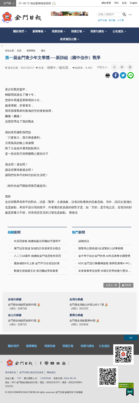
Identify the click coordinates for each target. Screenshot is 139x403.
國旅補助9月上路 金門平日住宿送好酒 (36, 263)
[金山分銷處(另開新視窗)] (39, 320)
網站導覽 (106, 3)
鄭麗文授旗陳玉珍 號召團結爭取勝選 (36, 271)
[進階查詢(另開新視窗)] (130, 14)
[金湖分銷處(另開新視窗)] (106, 304)
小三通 (120, 20)
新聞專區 (38, 31)
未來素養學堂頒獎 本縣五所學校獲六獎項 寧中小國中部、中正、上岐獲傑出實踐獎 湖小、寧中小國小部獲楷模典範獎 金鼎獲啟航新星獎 (105, 271)
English (133, 3)
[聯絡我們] (58, 363)
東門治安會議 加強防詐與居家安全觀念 (37, 248)
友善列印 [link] (107, 75)
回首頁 (128, 285)
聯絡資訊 (51, 372)
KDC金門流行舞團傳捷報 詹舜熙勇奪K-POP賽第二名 (105, 263)
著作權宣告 (10, 372)
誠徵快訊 (83, 241)
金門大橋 (102, 20)
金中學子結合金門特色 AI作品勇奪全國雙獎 (104, 256)
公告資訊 (118, 31)
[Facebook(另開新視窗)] (41, 363)
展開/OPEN (130, 337)
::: (2, 2)
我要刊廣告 (97, 31)
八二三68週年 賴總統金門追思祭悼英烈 (37, 256)
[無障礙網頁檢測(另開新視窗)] (126, 386)
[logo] (21, 17)
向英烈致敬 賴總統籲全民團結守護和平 (37, 241)
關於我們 (18, 31)
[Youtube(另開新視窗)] (52, 363)
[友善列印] (64, 363)
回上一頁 (112, 285)
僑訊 (43, 51)
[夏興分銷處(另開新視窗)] (98, 320)
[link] (115, 75)
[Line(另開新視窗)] (46, 363)
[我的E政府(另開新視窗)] (130, 392)
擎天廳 (112, 20)
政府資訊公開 (68, 39)
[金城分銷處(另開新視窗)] (39, 304)
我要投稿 (57, 31)
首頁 (124, 3)
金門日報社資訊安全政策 (31, 372)
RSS (116, 3)
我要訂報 (76, 31)
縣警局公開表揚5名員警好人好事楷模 (100, 248)
